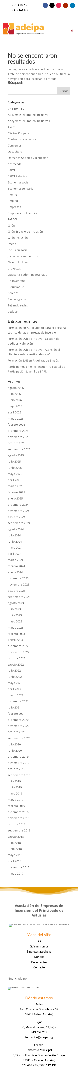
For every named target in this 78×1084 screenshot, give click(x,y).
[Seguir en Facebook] (45, 5)
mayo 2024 (15, 547)
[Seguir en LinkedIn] (72, 5)
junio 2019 (15, 787)
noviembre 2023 (18, 584)
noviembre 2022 (18, 652)
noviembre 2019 (18, 763)
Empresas (14, 207)
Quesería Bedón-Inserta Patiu (27, 274)
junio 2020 (15, 750)
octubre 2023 (16, 591)
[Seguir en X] (52, 5)
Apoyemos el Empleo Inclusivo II (29, 121)
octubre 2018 (16, 824)
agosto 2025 (16, 455)
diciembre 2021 (18, 701)
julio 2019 (14, 781)
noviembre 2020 (18, 726)
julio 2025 (14, 461)
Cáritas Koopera (18, 133)
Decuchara (15, 152)
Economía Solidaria (20, 188)
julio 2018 (14, 843)
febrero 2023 (16, 634)
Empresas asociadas (39, 951)
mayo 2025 (15, 474)
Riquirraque (16, 287)
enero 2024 (15, 572)
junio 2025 (15, 468)
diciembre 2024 (18, 504)
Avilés (12, 127)
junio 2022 (15, 677)
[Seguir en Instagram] (58, 5)
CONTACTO (20, 10)
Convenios (15, 145)
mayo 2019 (15, 793)
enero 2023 (15, 640)
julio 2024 (14, 535)
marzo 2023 (15, 627)
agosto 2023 (16, 603)
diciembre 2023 (18, 578)
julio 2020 (14, 744)
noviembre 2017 (18, 867)
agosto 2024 (16, 529)
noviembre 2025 (18, 437)
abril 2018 (14, 861)
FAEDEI (12, 219)
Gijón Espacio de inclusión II (26, 231)
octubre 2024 (16, 517)
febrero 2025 (16, 492)
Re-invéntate (16, 281)
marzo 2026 (15, 418)
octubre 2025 (16, 443)
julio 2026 (14, 394)
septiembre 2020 (19, 738)
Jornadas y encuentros (23, 256)
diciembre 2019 (18, 756)
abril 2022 (14, 689)
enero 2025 (15, 498)
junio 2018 (15, 849)
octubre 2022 (16, 658)
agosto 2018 (16, 836)
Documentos (39, 962)
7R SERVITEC (16, 108)
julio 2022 (14, 670)
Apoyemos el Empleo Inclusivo (28, 115)
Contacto (39, 967)
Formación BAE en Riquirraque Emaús (33, 360)
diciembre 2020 (18, 720)
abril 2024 (14, 554)
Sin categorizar (18, 299)
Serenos (13, 293)
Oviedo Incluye (18, 262)
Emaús (12, 195)
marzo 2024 (15, 560)
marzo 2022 (15, 695)
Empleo (13, 201)
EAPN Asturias (17, 176)
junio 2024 (15, 541)
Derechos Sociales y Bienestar (28, 158)
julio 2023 (14, 609)
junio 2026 (15, 400)
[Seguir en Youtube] (65, 5)
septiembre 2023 (19, 597)
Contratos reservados (22, 139)
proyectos (14, 268)
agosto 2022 (16, 664)
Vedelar (13, 311)
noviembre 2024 (18, 511)
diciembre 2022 (18, 646)
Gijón (11, 225)
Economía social (18, 182)
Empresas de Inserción (23, 213)
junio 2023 (15, 615)
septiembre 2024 (19, 523)
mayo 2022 (15, 683)
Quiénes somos (39, 946)
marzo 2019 (15, 800)
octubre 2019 (16, 769)
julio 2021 (14, 707)
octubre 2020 (16, 732)
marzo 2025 (15, 486)
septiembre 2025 (19, 449)
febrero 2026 (16, 424)
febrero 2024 (16, 566)
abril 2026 (14, 412)
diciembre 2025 (18, 431)
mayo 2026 (15, 406)
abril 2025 (14, 480)
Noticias (39, 957)
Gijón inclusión (18, 238)
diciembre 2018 (18, 812)
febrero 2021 (16, 713)
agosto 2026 (16, 388)
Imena (12, 244)
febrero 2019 (16, 806)
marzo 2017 (15, 873)
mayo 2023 (15, 621)
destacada (15, 164)
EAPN (11, 170)
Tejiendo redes (18, 305)
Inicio (39, 941)
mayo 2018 (15, 855)
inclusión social (18, 250)
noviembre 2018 (18, 818)
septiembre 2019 (19, 775)
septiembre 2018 (19, 830)
